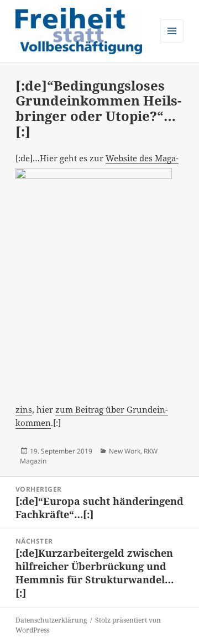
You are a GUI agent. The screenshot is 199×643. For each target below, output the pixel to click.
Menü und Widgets (172, 42)
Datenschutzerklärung (51, 620)
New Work (124, 451)
